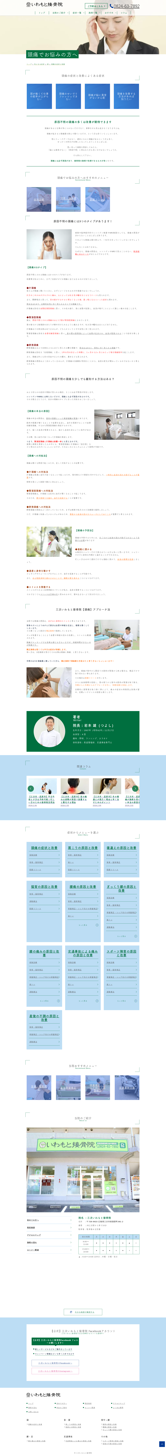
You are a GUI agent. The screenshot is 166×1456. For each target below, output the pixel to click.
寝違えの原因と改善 (121, 848)
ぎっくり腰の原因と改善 (121, 888)
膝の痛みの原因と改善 (44, 953)
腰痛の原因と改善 (83, 886)
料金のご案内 (61, 1408)
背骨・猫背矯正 (36, 862)
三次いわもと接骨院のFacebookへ (55, 1363)
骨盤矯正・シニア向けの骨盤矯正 (82, 908)
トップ (30, 1403)
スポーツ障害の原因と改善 (121, 953)
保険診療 (33, 855)
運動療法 (33, 901)
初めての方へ (33, 1220)
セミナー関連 (33, 1250)
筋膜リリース (35, 869)
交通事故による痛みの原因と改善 (83, 953)
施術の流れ (32, 1242)
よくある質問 (118, 1408)
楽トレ (71, 862)
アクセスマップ (34, 1235)
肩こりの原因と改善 (83, 848)
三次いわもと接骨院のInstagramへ (55, 1371)
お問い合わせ (33, 1412)
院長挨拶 (31, 1227)
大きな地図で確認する (85, 1312)
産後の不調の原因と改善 (44, 1018)
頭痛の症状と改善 (44, 848)
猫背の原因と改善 (44, 886)
